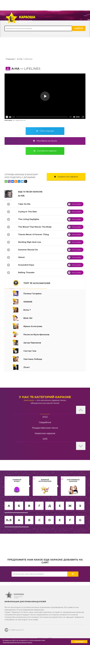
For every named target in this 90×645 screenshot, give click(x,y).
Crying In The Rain (27, 212)
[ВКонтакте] (12, 181)
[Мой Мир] (19, 181)
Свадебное (45, 422)
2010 (45, 439)
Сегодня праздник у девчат (75, 33)
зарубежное (19, 120)
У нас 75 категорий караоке (45, 397)
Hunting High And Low (29, 242)
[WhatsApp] (6, 181)
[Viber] (9, 181)
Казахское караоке (45, 433)
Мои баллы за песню (47, 141)
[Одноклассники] (15, 181)
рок (14, 120)
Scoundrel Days (26, 265)
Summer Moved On (28, 250)
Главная (10, 59)
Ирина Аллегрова (46, 33)
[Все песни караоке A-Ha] (8, 194)
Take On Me (24, 204)
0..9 (8, 520)
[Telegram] (22, 181)
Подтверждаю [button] (79, 641)
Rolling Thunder (26, 272)
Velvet (21, 257)
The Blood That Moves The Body (35, 227)
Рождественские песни (45, 428)
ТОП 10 (36, 283)
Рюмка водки (59, 33)
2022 (45, 417)
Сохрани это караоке (67, 177)
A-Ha (19, 59)
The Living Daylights (28, 219)
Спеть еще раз (47, 131)
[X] (25, 181)
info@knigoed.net (16, 630)
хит (25, 120)
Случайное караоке (46, 151)
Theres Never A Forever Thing (33, 234)
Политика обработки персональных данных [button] (17, 642)
